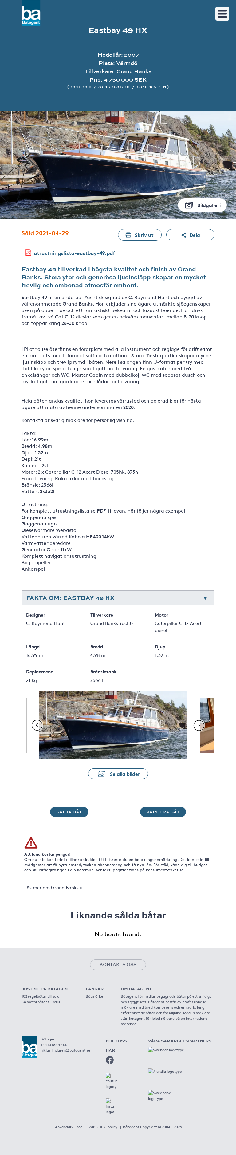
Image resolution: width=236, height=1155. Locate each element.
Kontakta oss (118, 964)
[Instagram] (110, 1106)
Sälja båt (69, 812)
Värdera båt (163, 812)
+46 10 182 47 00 (54, 1044)
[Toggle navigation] (222, 14)
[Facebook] (110, 1060)
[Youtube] (111, 1081)
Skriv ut (144, 234)
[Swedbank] (166, 1096)
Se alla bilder (125, 773)
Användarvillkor (68, 1126)
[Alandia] (166, 1074)
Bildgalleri (209, 204)
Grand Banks (133, 71)
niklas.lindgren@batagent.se (65, 1050)
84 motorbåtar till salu (41, 1001)
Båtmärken (95, 996)
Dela (195, 234)
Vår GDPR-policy (102, 1126)
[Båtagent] (31, 13)
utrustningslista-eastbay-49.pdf (74, 253)
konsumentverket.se (164, 870)
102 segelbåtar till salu (40, 996)
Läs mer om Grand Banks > (53, 887)
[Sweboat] (166, 1053)
